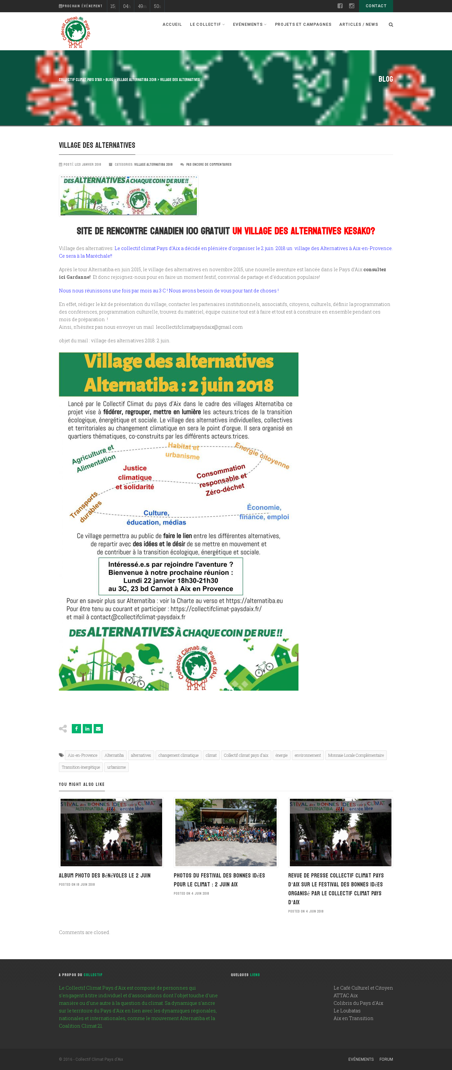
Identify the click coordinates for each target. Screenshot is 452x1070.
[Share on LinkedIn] (87, 728)
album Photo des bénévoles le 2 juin (105, 875)
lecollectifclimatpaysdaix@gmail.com (199, 327)
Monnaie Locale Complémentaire (356, 755)
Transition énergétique (81, 767)
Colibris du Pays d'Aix (358, 1003)
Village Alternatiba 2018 (153, 164)
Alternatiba (114, 755)
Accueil (172, 24)
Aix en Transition (354, 1018)
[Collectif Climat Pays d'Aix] (75, 33)
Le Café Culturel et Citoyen (363, 988)
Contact (376, 6)
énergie (282, 755)
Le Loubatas (347, 1010)
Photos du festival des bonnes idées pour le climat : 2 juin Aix (219, 880)
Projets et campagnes (303, 24)
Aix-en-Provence (82, 755)
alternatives (141, 755)
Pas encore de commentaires (209, 164)
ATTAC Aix (346, 995)
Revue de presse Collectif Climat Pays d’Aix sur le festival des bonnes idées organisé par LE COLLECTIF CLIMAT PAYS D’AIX (336, 889)
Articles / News (358, 24)
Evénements (361, 1059)
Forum (386, 1059)
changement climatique (178, 755)
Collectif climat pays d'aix (246, 755)
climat (211, 755)
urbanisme (116, 767)
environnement (308, 755)
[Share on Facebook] (76, 728)
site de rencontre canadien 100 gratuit (153, 231)
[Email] (98, 728)
